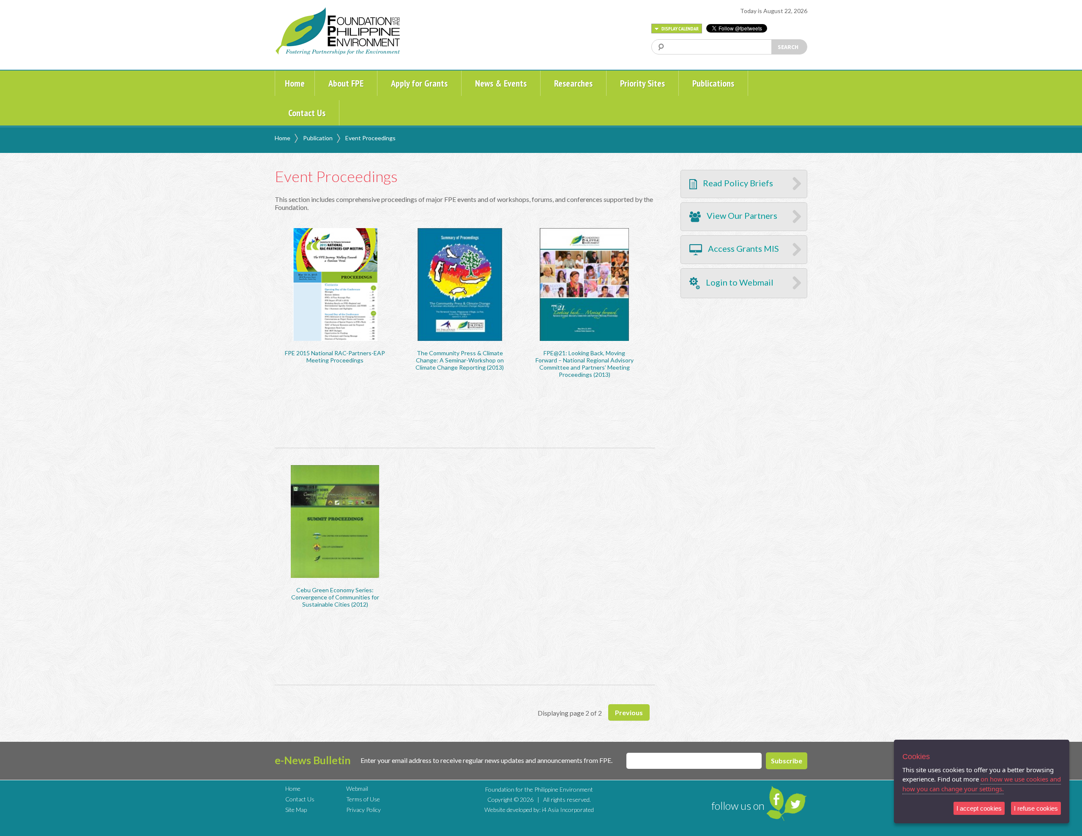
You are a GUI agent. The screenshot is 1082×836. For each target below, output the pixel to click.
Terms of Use (363, 799)
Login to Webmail (738, 282)
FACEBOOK (775, 798)
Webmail (357, 788)
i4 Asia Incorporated (568, 809)
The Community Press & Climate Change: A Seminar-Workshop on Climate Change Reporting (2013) (459, 360)
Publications (713, 83)
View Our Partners (741, 215)
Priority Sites (642, 83)
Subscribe (786, 761)
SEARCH (788, 47)
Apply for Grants (419, 83)
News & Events (501, 83)
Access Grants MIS (742, 248)
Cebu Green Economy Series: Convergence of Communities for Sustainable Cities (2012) (335, 597)
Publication (318, 138)
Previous (629, 712)
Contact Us (306, 113)
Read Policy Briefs (737, 183)
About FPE (345, 83)
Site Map (296, 809)
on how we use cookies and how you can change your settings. (981, 784)
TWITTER (796, 803)
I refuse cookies (1036, 808)
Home (295, 83)
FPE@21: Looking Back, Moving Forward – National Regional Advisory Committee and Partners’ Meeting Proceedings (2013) (585, 363)
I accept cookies (979, 808)
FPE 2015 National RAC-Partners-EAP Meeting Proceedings (335, 356)
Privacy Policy (363, 809)
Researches (573, 83)
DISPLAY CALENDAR (680, 28)
